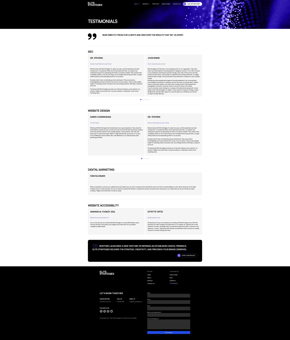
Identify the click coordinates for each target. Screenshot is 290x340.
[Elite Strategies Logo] (95, 3)
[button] (140, 99)
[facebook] (101, 311)
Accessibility (134, 318)
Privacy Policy (126, 318)
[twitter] (104, 311)
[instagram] (108, 311)
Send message (168, 332)
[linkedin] (111, 311)
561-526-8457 (120, 301)
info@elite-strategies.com (136, 301)
